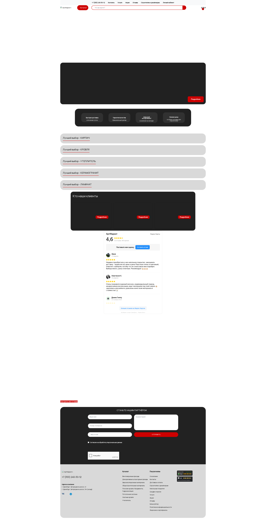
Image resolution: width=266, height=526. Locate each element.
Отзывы (135, 3)
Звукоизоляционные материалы (133, 482)
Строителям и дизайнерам (150, 3)
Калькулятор (154, 504)
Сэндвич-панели (155, 492)
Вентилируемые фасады (130, 476)
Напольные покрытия (157, 489)
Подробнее (195, 99)
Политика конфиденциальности (161, 507)
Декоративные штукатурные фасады (135, 479)
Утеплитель (126, 500)
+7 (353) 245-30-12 (98, 3)
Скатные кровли (128, 497)
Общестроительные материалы (133, 486)
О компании (154, 476)
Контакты (111, 3)
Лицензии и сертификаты (158, 510)
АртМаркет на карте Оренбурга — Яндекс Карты (133, 312)
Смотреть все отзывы (69, 401)
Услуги (120, 3)
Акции (127, 3)
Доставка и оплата (156, 482)
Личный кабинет (168, 3)
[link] (92, 216)
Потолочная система (129, 494)
